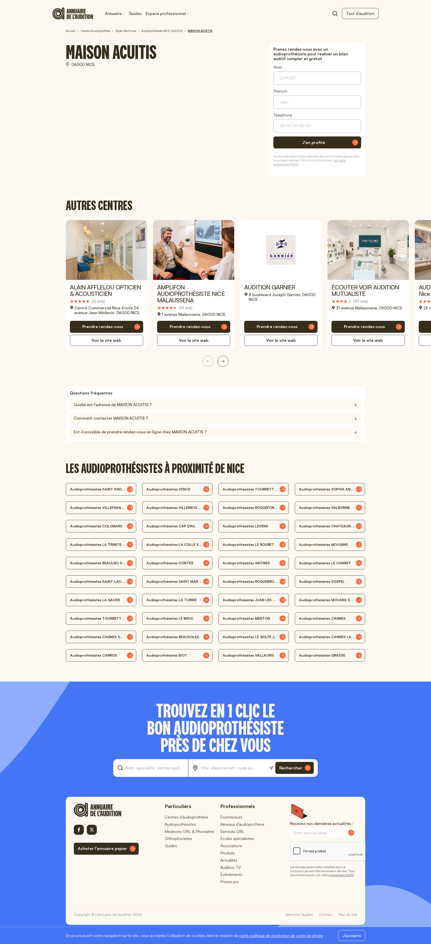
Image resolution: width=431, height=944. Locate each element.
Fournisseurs (231, 817)
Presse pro (229, 881)
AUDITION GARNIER (269, 287)
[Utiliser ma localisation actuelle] (271, 768)
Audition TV (230, 867)
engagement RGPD (340, 875)
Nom (277, 67)
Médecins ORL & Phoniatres (189, 831)
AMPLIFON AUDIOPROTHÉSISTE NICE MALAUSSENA (191, 293)
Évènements (231, 874)
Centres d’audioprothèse (186, 817)
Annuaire (113, 13)
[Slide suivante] (222, 361)
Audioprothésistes (180, 824)
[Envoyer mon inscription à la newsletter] (351, 833)
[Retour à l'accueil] (106, 810)
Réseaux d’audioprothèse (242, 824)
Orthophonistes (178, 838)
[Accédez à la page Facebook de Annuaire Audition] (79, 830)
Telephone (282, 115)
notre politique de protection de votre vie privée (281, 935)
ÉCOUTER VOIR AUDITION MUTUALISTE (365, 290)
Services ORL (232, 831)
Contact (325, 914)
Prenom (280, 91)
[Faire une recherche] (335, 13)
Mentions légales (299, 914)
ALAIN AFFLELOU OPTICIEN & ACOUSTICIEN (105, 290)
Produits (227, 852)
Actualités (228, 860)
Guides (135, 13)
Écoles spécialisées (237, 838)
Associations (231, 845)
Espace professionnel (166, 13)
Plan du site (347, 914)
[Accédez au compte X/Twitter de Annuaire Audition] (92, 830)
